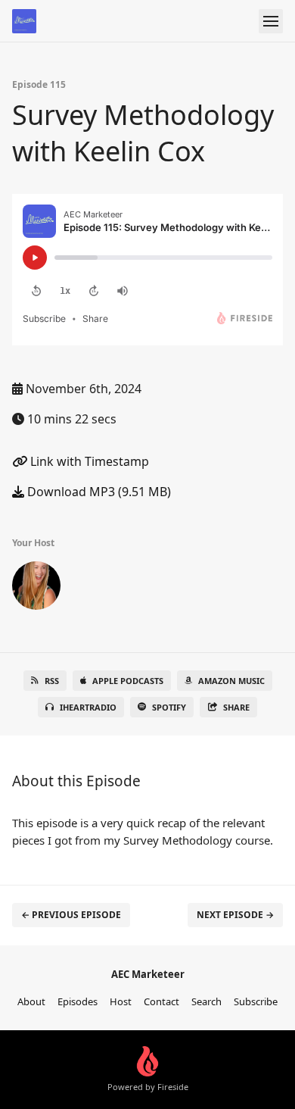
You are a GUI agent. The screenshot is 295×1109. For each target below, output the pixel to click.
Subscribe (256, 1001)
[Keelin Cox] (36, 588)
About (31, 1001)
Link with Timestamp (88, 461)
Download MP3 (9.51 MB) (97, 491)
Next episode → (235, 914)
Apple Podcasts (127, 680)
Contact (161, 1001)
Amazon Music (231, 680)
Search (206, 1001)
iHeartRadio (88, 707)
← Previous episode (71, 914)
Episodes (77, 1001)
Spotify (169, 707)
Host (121, 1001)
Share (236, 707)
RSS (52, 680)
